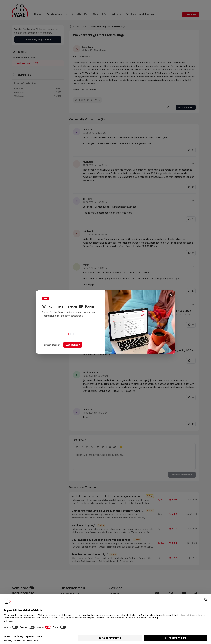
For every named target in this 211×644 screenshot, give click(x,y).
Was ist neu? (73, 344)
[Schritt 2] (70, 334)
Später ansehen (52, 344)
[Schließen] (170, 294)
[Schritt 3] (73, 334)
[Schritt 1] (68, 334)
